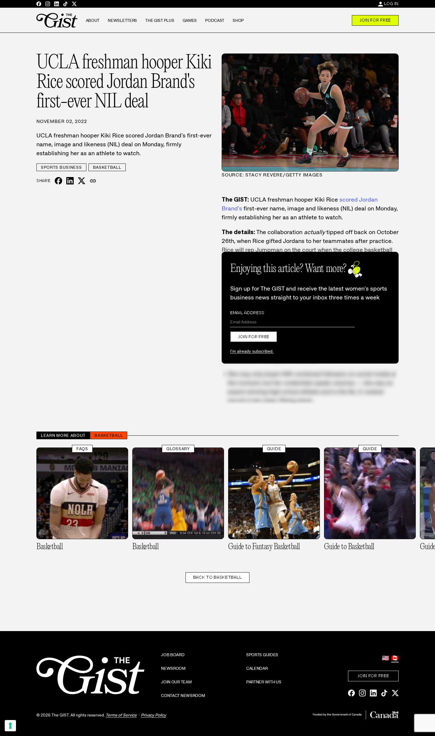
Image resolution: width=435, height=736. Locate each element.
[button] (92, 180)
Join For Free (375, 20)
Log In (391, 3)
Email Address (247, 312)
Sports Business (61, 167)
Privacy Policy (153, 715)
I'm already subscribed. (252, 351)
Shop (238, 20)
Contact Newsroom (183, 695)
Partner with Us (263, 682)
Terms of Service (121, 715)
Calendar (257, 668)
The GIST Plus (159, 20)
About (93, 20)
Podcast (214, 20)
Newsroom (173, 668)
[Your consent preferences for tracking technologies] (10, 725)
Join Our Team (176, 682)
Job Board (172, 654)
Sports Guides (262, 654)
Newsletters (122, 20)
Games (190, 20)
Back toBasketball (217, 577)
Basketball (107, 167)
